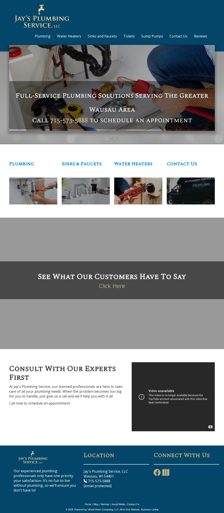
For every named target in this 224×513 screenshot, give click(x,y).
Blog (96, 504)
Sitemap (105, 504)
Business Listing (149, 509)
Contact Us (178, 36)
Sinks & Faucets (82, 163)
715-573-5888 (69, 120)
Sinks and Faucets (102, 36)
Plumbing (43, 36)
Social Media (118, 504)
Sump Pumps (152, 36)
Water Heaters (69, 36)
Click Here (112, 286)
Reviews (200, 36)
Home (88, 504)
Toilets (129, 36)
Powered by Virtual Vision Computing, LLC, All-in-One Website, (107, 509)
